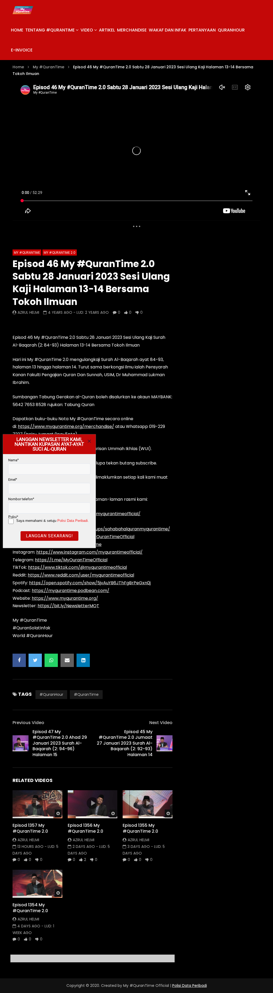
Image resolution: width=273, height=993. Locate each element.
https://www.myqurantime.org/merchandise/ (66, 426)
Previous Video (28, 723)
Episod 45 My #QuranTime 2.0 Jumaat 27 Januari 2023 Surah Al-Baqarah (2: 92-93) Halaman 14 (124, 743)
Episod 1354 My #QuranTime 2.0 (30, 908)
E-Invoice (22, 50)
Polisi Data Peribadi (189, 985)
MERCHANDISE (132, 30)
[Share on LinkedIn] (83, 660)
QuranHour (231, 30)
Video (87, 30)
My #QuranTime (48, 67)
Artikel (107, 30)
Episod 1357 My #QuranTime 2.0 (30, 828)
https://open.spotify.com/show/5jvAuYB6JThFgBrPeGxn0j (90, 583)
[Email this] (67, 660)
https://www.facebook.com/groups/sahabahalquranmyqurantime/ (99, 529)
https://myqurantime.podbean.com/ (70, 590)
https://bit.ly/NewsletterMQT (68, 606)
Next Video (160, 723)
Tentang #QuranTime (50, 30)
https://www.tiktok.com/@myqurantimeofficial (77, 567)
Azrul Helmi (28, 312)
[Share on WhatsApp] (51, 660)
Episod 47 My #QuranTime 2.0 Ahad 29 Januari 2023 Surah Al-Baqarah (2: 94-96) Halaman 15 (60, 743)
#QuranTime (86, 694)
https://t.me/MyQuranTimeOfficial (71, 560)
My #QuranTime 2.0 (59, 252)
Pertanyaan (202, 30)
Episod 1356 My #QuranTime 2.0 (85, 828)
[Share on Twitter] (35, 660)
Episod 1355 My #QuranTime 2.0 (140, 828)
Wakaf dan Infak (167, 30)
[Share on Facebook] (19, 660)
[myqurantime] (23, 10)
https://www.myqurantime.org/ (65, 598)
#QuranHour (51, 694)
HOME (17, 30)
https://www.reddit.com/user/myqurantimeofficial (81, 575)
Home (18, 67)
